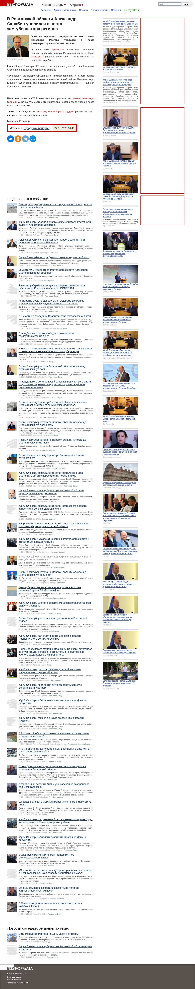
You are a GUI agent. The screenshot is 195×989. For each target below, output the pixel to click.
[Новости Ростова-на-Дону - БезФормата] (17, 3)
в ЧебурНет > (132, 10)
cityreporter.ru (17, 59)
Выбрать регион (14, 979)
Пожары (116, 10)
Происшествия (99, 10)
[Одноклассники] (18, 138)
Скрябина (56, 49)
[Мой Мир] (32, 138)
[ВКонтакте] (10, 138)
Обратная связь (14, 977)
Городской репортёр (37, 128)
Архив (57, 10)
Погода (83, 10)
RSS (26, 983)
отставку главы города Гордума (56, 111)
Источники (70, 10)
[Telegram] (25, 138)
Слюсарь (36, 56)
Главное (46, 10)
